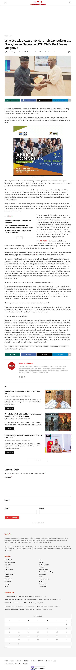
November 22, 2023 (24, 52)
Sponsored (42, 574)
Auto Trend (8, 560)
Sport (40, 576)
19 (38, 636)
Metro (6, 586)
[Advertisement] (38, 19)
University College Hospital (17, 349)
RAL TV (48, 660)
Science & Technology (46, 572)
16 (9, 636)
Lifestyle (7, 584)
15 (66, 632)
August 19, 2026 (22, 440)
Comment (8, 477)
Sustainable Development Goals (59, 346)
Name (7, 500)
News (10, 36)
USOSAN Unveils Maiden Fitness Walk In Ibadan (19, 603)
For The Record (52, 414)
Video (41, 581)
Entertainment (9, 569)
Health (7, 576)
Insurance (8, 581)
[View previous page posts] (17, 237)
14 (57, 632)
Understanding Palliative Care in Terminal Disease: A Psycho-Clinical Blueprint (27, 606)
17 (19, 636)
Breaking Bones (10, 562)
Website (41, 508)
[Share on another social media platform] (69, 100)
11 (28, 632)
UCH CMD (43, 241)
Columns (7, 567)
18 (28, 636)
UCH (37, 255)
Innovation (8, 579)
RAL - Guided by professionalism (20, 663)
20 (47, 636)
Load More (38, 460)
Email (7, 508)
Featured (37, 52)
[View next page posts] (21, 237)
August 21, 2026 (22, 396)
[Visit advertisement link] (38, 151)
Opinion (41, 562)
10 (19, 632)
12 (38, 632)
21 (57, 636)
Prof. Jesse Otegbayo (25, 346)
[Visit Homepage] (38, 3)
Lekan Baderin (13, 346)
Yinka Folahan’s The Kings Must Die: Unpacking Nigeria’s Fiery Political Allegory (28, 599)
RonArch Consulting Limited (40, 346)
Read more (10, 408)
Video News (42, 584)
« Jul (6, 647)
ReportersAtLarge (11, 52)
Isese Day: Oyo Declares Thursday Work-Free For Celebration (23, 609)
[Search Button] (70, 3)
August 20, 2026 (22, 419)
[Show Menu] (5, 3)
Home (6, 36)
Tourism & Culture (44, 579)
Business (8, 564)
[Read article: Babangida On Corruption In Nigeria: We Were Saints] (58, 399)
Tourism (33, 660)
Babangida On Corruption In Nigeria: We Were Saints (20, 596)
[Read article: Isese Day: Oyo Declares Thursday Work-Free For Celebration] (58, 443)
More (54, 660)
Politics (41, 567)
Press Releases (44, 569)
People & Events (44, 564)
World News (42, 586)
